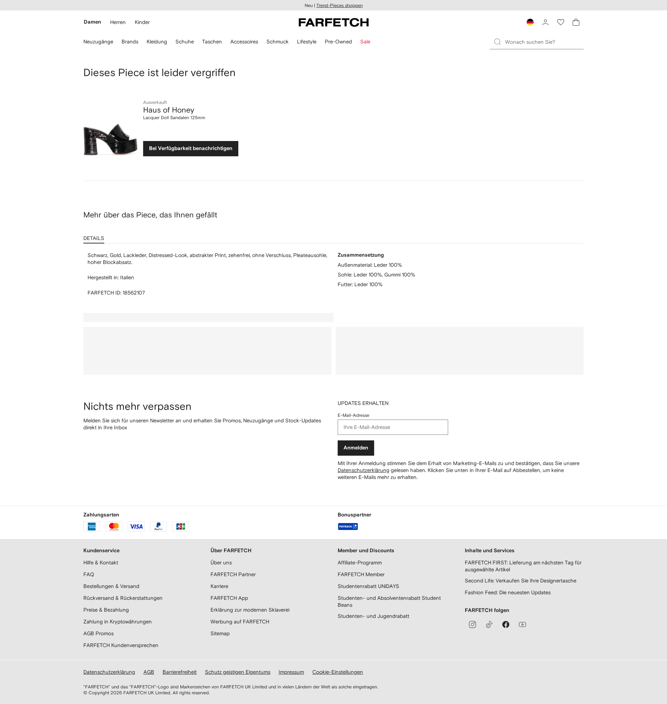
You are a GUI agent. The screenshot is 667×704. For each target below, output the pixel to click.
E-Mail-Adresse (353, 415)
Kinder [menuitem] (142, 22)
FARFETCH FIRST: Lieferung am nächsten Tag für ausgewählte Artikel (523, 566)
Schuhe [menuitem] (184, 41)
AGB (148, 671)
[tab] (95, 235)
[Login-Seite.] (545, 22)
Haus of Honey (168, 110)
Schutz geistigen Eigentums (237, 671)
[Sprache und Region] (530, 22)
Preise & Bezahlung (106, 609)
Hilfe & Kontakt (100, 562)
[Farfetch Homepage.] (334, 22)
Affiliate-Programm (360, 562)
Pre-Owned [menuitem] (338, 41)
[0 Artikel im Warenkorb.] (576, 22)
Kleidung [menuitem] (157, 41)
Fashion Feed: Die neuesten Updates (508, 592)
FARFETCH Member (361, 574)
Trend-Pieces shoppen (339, 5)
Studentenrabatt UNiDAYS (368, 586)
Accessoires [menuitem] (244, 41)
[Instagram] (472, 624)
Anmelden (356, 447)
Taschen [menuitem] (212, 41)
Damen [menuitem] (92, 22)
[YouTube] (522, 624)
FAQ (88, 574)
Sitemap (220, 633)
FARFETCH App (229, 598)
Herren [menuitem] (118, 22)
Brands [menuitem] (130, 41)
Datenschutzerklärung (363, 470)
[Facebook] (505, 624)
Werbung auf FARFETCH (240, 621)
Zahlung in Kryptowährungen (117, 621)
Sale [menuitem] (365, 41)
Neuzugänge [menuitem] (98, 41)
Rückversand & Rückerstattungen (123, 598)
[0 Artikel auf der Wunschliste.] (560, 22)
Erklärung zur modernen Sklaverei (250, 609)
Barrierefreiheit (180, 671)
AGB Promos (98, 633)
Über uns (221, 562)
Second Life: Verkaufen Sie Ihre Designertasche (520, 580)
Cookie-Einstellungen (337, 671)
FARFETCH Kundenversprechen (120, 645)
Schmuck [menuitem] (277, 41)
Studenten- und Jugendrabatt (373, 616)
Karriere (219, 586)
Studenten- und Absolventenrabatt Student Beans (389, 601)
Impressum (291, 671)
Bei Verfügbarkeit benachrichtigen (190, 148)
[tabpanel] (333, 274)
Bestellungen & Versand (111, 586)
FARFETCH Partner (233, 574)
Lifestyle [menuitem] (306, 41)
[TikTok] (489, 624)
